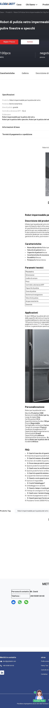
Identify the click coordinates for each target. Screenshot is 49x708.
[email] (13, 602)
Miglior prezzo (9, 42)
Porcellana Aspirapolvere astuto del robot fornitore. (33, 703)
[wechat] (26, 602)
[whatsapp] (20, 602)
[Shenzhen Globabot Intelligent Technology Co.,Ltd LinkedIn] (2, 673)
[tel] (33, 602)
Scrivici (30, 42)
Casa (2, 12)
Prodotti (9, 12)
